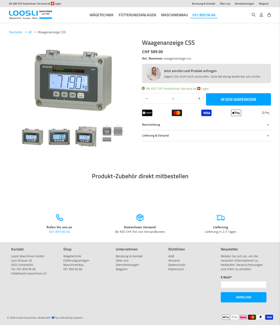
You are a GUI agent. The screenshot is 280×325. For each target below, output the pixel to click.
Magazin (264, 3)
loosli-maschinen (26, 317)
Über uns (225, 3)
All (30, 32)
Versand (174, 260)
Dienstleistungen (244, 3)
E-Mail (226, 277)
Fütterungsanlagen (137, 15)
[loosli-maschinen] (30, 15)
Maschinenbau (174, 15)
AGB (171, 256)
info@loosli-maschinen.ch (29, 273)
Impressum (176, 269)
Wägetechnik (102, 15)
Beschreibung (151, 124)
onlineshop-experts (71, 317)
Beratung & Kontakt (203, 3)
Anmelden (243, 297)
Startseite (15, 32)
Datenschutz (177, 265)
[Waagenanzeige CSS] (73, 80)
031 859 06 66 (203, 15)
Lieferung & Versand (155, 135)
